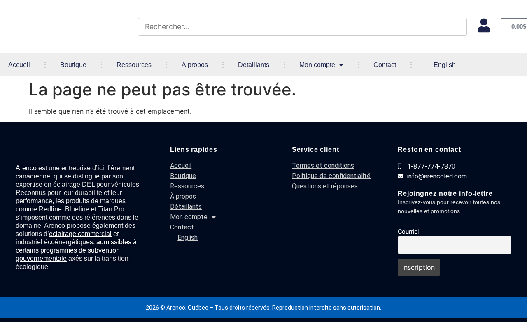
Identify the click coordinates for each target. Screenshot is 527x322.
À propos (195, 64)
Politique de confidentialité (331, 176)
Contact (384, 64)
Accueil (19, 64)
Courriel (408, 231)
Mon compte (317, 64)
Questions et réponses (325, 186)
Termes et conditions (323, 165)
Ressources (134, 64)
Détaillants (253, 64)
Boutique (73, 64)
